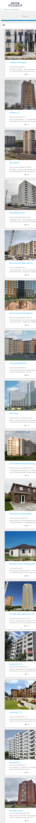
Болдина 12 (14, 112)
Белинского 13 (15, 664)
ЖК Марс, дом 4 (16, 810)
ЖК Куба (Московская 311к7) (21, 614)
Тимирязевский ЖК (18, 363)
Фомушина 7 (15, 762)
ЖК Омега (13, 413)
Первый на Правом (18, 62)
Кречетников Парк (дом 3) (20, 263)
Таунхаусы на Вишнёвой (20, 513)
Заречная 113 (15, 712)
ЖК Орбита (14, 162)
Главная (5, 9)
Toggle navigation (3, 4)
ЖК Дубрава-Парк (17, 213)
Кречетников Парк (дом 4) (20, 313)
